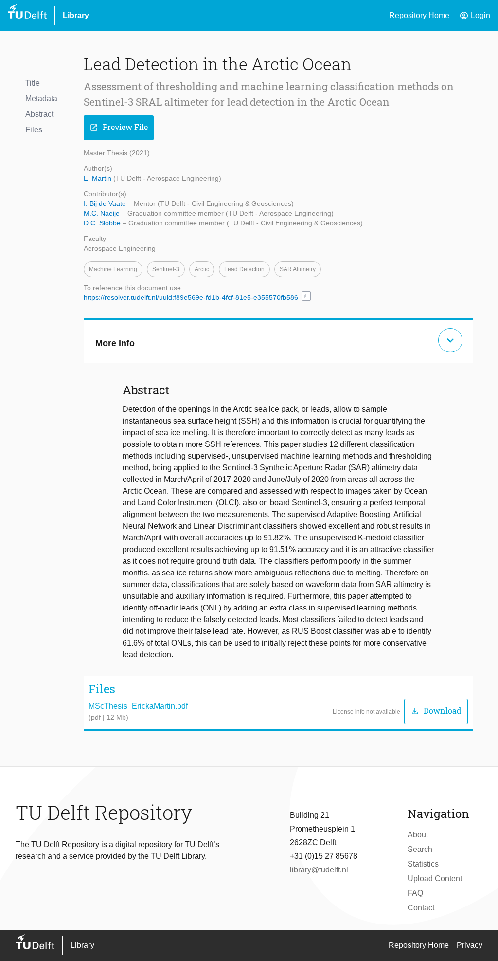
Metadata (41, 98)
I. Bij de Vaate (106, 203)
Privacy (469, 945)
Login (474, 15)
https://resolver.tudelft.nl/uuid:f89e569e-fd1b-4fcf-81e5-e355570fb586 (191, 297)
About (418, 835)
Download (436, 711)
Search (420, 849)
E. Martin (98, 178)
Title (32, 83)
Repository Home (419, 15)
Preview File (118, 127)
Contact (421, 908)
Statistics (423, 864)
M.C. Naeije (103, 213)
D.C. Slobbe (103, 223)
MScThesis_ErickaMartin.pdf (138, 706)
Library (76, 15)
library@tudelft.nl (319, 870)
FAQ (415, 893)
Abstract (39, 114)
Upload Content (435, 878)
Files (33, 130)
